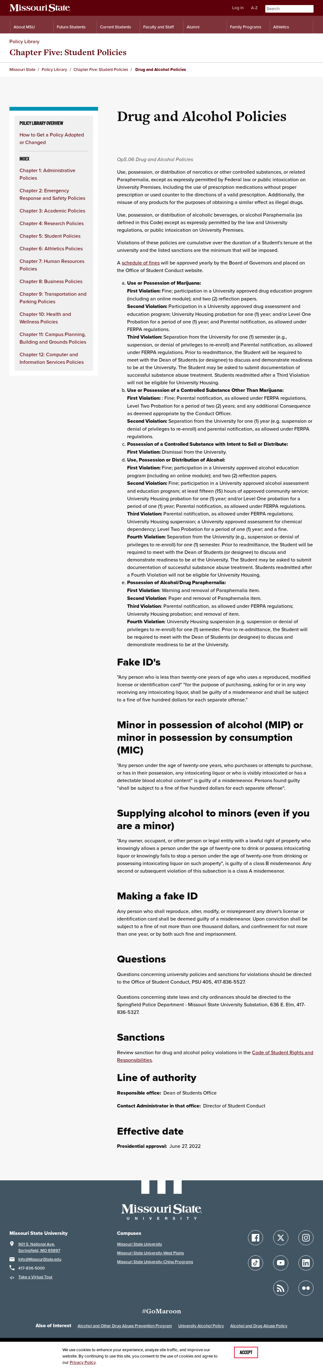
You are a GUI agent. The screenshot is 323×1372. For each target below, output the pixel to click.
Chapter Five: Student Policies (67, 52)
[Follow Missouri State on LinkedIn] (306, 1262)
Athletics (281, 27)
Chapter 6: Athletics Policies (51, 248)
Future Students (71, 27)
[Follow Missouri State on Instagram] (306, 1237)
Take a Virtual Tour (35, 1277)
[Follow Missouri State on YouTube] (280, 1262)
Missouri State (22, 70)
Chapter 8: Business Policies (51, 281)
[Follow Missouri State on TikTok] (255, 1262)
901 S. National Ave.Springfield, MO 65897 (39, 1247)
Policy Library (24, 41)
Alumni (193, 27)
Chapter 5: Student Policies (50, 235)
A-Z (254, 8)
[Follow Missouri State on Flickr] (306, 1288)
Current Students (115, 27)
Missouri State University (139, 1244)
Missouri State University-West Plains (150, 1253)
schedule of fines (141, 262)
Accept (246, 1352)
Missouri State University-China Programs (155, 1262)
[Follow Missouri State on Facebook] (255, 1237)
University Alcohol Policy (201, 1326)
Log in (238, 8)
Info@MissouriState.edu (39, 1259)
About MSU (24, 27)
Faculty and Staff (158, 27)
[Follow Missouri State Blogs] (280, 1288)
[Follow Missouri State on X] (280, 1237)
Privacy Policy (83, 1362)
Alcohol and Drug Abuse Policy (258, 1326)
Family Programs (245, 27)
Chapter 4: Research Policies (52, 223)
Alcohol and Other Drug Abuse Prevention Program (125, 1326)
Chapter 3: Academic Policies (52, 210)
